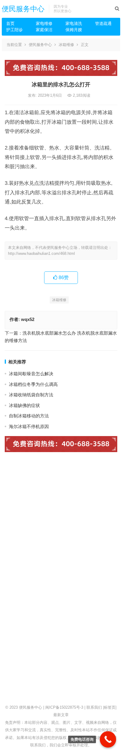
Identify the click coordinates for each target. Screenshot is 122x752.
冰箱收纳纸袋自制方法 (31, 394)
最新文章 (61, 715)
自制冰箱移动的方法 (29, 415)
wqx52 (27, 319)
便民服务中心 (23, 9)
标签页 (109, 707)
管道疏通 (103, 23)
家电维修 (44, 23)
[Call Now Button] (108, 739)
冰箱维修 (66, 44)
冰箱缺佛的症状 (24, 405)
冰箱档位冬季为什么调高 (33, 384)
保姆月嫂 (73, 29)
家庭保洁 (44, 29)
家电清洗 (73, 23)
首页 (10, 23)
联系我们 (94, 707)
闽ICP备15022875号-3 (64, 707)
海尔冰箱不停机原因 (29, 426)
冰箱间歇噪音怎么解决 (31, 373)
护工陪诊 (14, 29)
